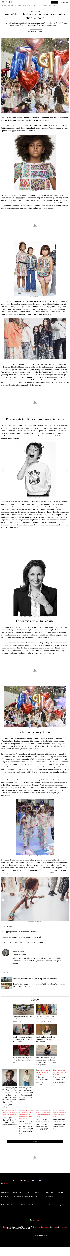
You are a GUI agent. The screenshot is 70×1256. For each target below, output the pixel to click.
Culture (18, 6)
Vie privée (49, 1192)
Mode (4, 6)
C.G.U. (37, 1192)
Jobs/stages (17, 1192)
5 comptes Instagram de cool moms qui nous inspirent (22, 942)
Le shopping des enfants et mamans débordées (19, 932)
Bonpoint (19, 198)
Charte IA (49, 1196)
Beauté (10, 6)
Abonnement (5, 1192)
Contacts (27, 1192)
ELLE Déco (37, 6)
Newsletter (64, 2)
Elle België (5, 1196)
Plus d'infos (26, 1207)
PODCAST (52, 6)
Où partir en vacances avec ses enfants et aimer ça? (21, 937)
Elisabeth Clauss (36, 29)
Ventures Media (29, 1196)
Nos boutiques (18, 1196)
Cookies (60, 1192)
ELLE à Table (27, 6)
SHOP (54, 2)
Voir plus (35, 1141)
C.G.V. (37, 1196)
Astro (45, 6)
